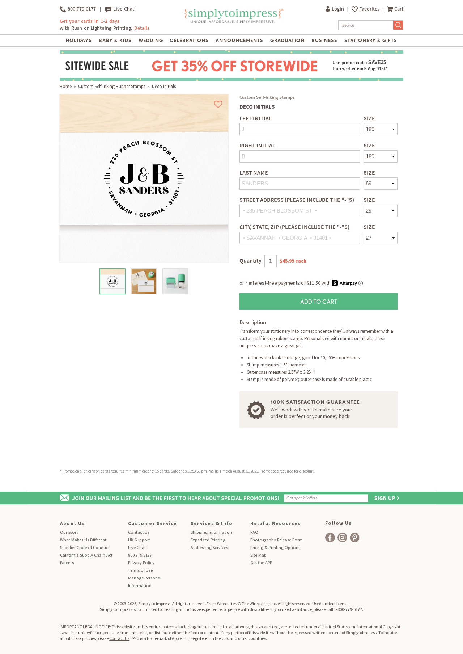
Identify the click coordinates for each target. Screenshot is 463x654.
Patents (67, 562)
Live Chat (122, 9)
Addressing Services (209, 547)
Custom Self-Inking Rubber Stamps (111, 86)
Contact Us (138, 532)
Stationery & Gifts (371, 40)
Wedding (151, 40)
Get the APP (261, 562)
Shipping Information (211, 532)
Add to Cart (318, 301)
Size (369, 118)
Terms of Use (140, 570)
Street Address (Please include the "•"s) (296, 199)
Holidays (79, 40)
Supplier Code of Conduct (85, 547)
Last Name (253, 172)
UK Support (139, 539)
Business (324, 40)
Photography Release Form (276, 539)
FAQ (254, 532)
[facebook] (330, 537)
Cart (398, 9)
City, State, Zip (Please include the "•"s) (294, 226)
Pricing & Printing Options (275, 547)
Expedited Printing (208, 539)
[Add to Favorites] (218, 104)
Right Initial (257, 145)
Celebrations (189, 40)
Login (338, 9)
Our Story (69, 532)
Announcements (240, 40)
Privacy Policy (141, 562)
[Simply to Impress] (233, 22)
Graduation (287, 40)
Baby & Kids (115, 40)
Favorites (370, 9)
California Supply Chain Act (86, 555)
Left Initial (255, 118)
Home (66, 86)
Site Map (258, 555)
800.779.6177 (81, 9)
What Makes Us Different (83, 539)
